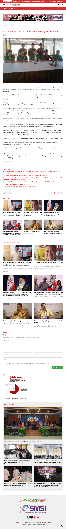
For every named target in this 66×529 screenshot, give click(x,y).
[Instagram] (34, 517)
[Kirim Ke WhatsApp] (61, 193)
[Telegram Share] (58, 193)
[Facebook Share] (48, 193)
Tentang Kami (24, 522)
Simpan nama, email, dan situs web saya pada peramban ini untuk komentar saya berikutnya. (27, 363)
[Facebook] (28, 517)
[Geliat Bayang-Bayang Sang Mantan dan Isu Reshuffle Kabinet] (53, 225)
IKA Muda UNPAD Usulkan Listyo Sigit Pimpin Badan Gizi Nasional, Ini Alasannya (25, 175)
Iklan (49, 522)
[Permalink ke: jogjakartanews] (4, 35)
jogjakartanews (10, 34)
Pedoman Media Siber (35, 522)
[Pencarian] (62, 4)
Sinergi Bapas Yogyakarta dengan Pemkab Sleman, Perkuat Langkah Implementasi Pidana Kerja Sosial (47, 461)
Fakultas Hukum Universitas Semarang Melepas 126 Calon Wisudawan (23, 441)
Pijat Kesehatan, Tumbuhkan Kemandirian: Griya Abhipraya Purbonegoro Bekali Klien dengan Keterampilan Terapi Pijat (47, 485)
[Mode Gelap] (59, 4)
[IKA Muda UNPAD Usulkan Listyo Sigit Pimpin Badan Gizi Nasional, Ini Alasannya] (33, 205)
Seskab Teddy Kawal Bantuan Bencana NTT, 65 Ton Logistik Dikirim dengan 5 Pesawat (41, 1)
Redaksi (44, 522)
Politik (4, 29)
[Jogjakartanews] (13, 4)
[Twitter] (31, 517)
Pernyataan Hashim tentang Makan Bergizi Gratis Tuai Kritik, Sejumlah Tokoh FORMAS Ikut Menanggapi (31, 181)
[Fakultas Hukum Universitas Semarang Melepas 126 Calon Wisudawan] (33, 423)
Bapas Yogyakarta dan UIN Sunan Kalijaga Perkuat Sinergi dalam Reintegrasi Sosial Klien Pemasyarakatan (17, 462)
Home (17, 522)
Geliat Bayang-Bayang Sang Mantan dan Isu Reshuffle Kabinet (19, 186)
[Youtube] (38, 517)
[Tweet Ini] (51, 193)
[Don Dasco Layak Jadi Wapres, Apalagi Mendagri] (33, 225)
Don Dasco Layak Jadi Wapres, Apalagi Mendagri (16, 184)
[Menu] (4, 4)
